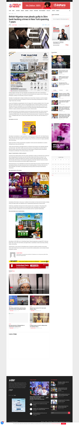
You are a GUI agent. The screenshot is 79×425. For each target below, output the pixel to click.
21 (66, 168)
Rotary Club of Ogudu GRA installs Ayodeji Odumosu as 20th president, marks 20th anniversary (37, 398)
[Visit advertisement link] (46, 5)
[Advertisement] (39, 366)
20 (63, 168)
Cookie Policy (50, 421)
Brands (22, 10)
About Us (42, 421)
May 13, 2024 (18, 292)
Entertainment (42, 10)
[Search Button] (69, 10)
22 (68, 168)
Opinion (31, 10)
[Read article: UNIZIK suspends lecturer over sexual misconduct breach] (55, 78)
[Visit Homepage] (15, 5)
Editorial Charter (55, 421)
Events (57, 10)
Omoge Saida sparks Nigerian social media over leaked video (64, 101)
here (68, 19)
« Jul (52, 175)
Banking (26, 10)
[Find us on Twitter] (10, 395)
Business (18, 10)
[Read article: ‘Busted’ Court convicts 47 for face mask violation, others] (39, 300)
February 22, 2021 (38, 310)
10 (55, 166)
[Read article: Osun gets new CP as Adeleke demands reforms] (55, 84)
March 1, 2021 (17, 310)
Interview (36, 10)
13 (63, 166)
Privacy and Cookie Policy (56, 423)
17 (55, 168)
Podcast (48, 10)
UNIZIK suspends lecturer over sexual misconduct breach (64, 78)
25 (58, 171)
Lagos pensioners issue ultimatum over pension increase (63, 71)
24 (55, 171)
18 (58, 168)
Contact (46, 421)
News (13, 10)
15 (68, 166)
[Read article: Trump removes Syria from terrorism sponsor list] (54, 408)
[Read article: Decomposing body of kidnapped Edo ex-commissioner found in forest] (18, 318)
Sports (53, 10)
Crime (15, 13)
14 (66, 166)
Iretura (17, 421)
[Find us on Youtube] (14, 395)
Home (10, 10)
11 (58, 166)
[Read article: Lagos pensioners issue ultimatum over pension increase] (55, 72)
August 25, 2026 (55, 67)
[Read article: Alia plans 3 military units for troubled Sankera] (61, 61)
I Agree (63, 423)
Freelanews (13, 292)
